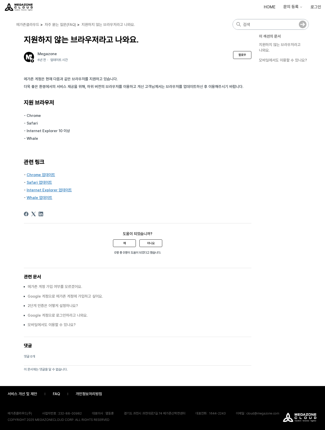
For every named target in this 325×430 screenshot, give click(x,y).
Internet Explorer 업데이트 (49, 190)
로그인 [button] (316, 7)
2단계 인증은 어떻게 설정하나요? (53, 305)
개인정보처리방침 (89, 394)
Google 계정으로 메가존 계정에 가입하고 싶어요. (65, 296)
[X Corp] (33, 214)
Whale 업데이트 (39, 197)
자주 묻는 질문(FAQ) (60, 24)
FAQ (56, 394)
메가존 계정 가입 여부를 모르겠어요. (55, 286)
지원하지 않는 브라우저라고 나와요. (108, 24)
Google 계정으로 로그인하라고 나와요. (58, 315)
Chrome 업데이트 (41, 175)
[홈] (19, 7)
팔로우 (242, 55)
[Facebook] (26, 214)
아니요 (151, 243)
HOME (269, 7)
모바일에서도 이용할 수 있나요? (283, 60)
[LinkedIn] (41, 214)
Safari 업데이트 (39, 182)
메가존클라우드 (27, 24)
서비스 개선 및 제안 (22, 394)
